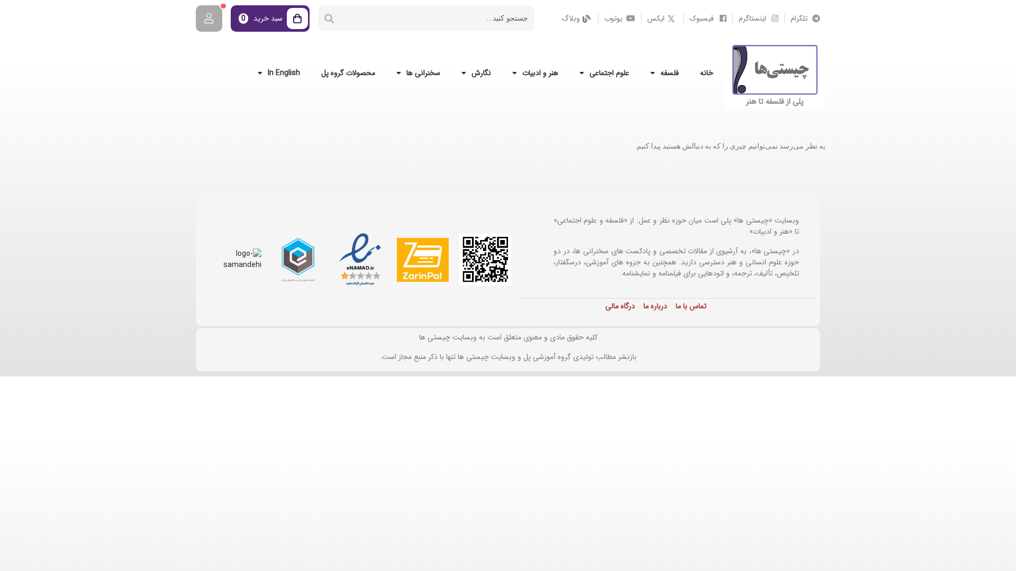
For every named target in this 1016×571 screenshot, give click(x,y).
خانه (706, 73)
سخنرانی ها (423, 73)
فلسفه (669, 73)
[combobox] (437, 18)
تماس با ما (691, 306)
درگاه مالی (620, 306)
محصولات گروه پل (348, 73)
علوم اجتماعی (609, 73)
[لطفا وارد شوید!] (209, 18)
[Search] (329, 18)
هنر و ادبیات (540, 73)
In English (284, 73)
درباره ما (655, 306)
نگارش (481, 73)
